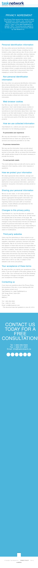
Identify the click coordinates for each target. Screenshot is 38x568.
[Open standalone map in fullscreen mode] (11, 409)
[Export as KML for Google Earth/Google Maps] (19, 407)
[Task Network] (13, 4)
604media (19, 562)
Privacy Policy (24, 560)
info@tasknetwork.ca (22, 349)
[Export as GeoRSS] (11, 411)
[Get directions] (10, 407)
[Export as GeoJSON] (23, 409)
